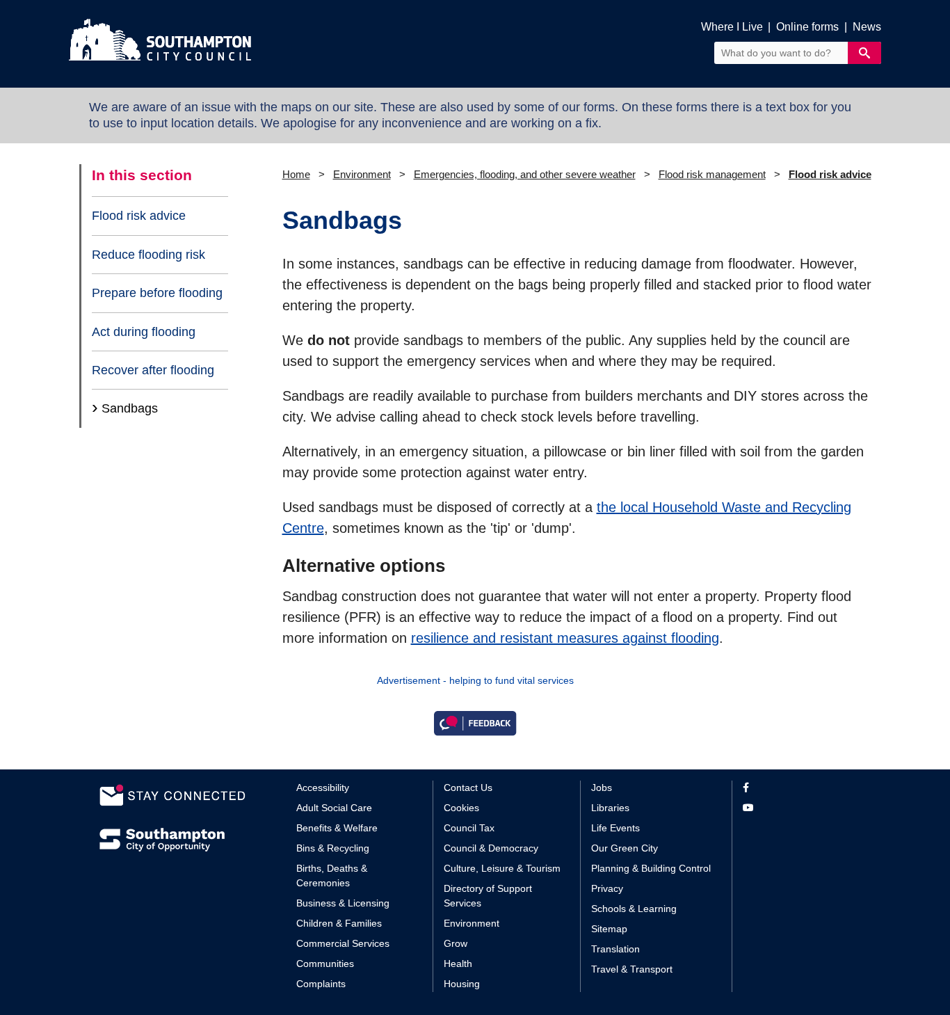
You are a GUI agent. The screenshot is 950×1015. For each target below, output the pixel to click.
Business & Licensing (342, 903)
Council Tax (469, 827)
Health (458, 963)
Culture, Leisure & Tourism (502, 868)
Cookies (461, 807)
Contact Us (468, 787)
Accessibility (322, 787)
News (867, 27)
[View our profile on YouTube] (797, 808)
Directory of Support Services (488, 896)
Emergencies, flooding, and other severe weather (525, 174)
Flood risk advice (139, 216)
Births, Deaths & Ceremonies (331, 875)
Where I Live (732, 27)
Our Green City (624, 848)
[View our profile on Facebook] (797, 788)
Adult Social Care (334, 807)
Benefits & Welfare (337, 827)
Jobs (601, 787)
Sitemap (609, 928)
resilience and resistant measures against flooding (565, 638)
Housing (462, 983)
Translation (615, 948)
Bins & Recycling (332, 848)
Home (296, 174)
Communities (325, 963)
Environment (362, 174)
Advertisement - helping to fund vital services (475, 680)
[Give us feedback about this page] (475, 722)
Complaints (321, 983)
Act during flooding (143, 332)
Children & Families (339, 923)
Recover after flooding (153, 370)
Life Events (615, 827)
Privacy (607, 888)
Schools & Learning (634, 908)
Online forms (807, 27)
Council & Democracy (491, 848)
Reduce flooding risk (148, 255)
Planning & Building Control (651, 868)
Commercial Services (342, 943)
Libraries (610, 807)
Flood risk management (712, 174)
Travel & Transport (632, 969)
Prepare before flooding (157, 293)
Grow (455, 943)
